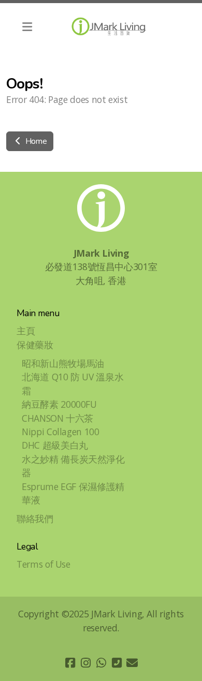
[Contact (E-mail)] (132, 663)
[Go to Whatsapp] (101, 663)
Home (35, 141)
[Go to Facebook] (70, 663)
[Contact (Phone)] (116, 663)
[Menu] (27, 26)
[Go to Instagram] (85, 663)
